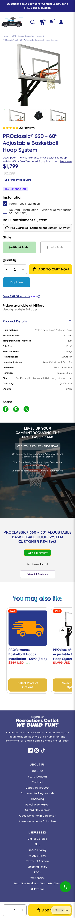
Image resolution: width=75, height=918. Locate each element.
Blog (37, 844)
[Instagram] (36, 750)
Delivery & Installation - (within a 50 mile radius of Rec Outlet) (40, 211)
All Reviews (37, 889)
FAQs (37, 872)
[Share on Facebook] (6, 409)
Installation (13, 197)
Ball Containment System (25, 220)
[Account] (61, 20)
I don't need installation (24, 203)
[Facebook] (30, 750)
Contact (37, 782)
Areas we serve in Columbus (37, 821)
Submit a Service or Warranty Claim (37, 883)
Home (5, 36)
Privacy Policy (37, 855)
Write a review (37, 553)
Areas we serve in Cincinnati (37, 815)
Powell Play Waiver (37, 804)
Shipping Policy (37, 867)
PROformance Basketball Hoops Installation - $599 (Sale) (27, 654)
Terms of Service (37, 861)
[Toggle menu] (68, 22)
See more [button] (66, 161)
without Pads (19, 247)
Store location (37, 776)
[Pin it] (16, 409)
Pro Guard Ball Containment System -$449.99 (40, 228)
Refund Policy (37, 850)
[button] (11, 128)
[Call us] (65, 886)
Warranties (37, 878)
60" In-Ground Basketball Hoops (27, 36)
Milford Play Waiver (37, 810)
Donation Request (37, 788)
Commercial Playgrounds (37, 793)
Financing (37, 799)
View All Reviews (37, 574)
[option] (37, 71)
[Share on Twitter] (26, 409)
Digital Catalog (37, 839)
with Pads (57, 247)
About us (37, 771)
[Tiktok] (43, 750)
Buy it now (16, 282)
